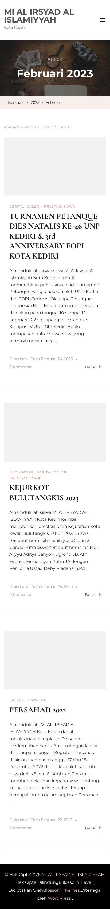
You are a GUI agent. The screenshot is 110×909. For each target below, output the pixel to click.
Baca (90, 367)
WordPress (59, 898)
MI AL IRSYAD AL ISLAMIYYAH (39, 16)
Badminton (21, 472)
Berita (16, 206)
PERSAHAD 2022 (37, 710)
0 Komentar (20, 367)
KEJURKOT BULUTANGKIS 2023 (44, 493)
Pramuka (36, 700)
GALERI (34, 206)
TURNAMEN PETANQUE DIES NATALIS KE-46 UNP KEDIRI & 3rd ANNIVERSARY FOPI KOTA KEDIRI (54, 236)
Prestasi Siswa (59, 206)
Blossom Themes (61, 890)
